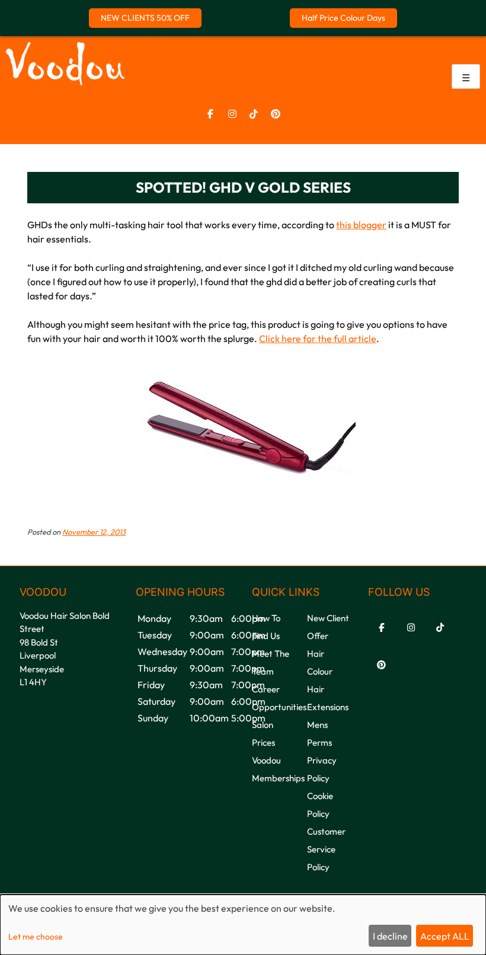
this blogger (361, 225)
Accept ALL (444, 936)
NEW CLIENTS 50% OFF (145, 17)
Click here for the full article (317, 338)
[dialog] (243, 925)
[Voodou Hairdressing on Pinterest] (275, 113)
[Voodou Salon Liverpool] (65, 82)
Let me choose (35, 936)
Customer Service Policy (326, 849)
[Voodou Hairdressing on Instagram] (232, 113)
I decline (390, 936)
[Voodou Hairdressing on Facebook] (210, 113)
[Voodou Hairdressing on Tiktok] (253, 113)
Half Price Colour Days (343, 17)
